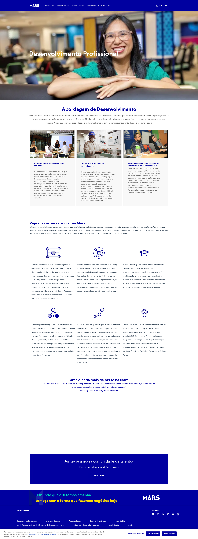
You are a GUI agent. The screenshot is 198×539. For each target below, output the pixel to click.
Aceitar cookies (169, 533)
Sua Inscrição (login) (104, 5)
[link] (23, 510)
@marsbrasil (112, 391)
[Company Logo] (34, 6)
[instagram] (168, 514)
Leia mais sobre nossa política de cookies (42, 534)
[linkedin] (163, 514)
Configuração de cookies (135, 533)
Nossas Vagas (91, 5)
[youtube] (173, 514)
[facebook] (152, 514)
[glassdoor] (178, 514)
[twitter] (157, 514)
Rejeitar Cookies (153, 533)
